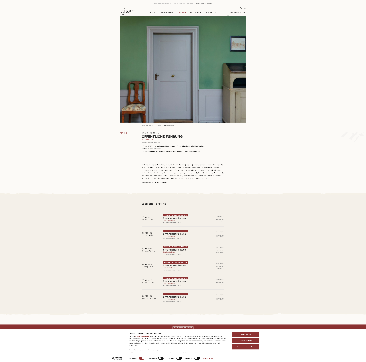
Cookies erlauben (245, 334)
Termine (182, 12)
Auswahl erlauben (246, 340)
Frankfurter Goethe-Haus (204, 3)
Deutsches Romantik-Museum (183, 3)
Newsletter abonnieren (183, 328)
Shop (231, 12)
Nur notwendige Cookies (245, 347)
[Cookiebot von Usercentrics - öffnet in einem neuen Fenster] (116, 358)
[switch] (161, 358)
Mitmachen (210, 12)
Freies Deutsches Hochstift (162, 3)
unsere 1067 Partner (142, 336)
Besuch (153, 12)
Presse (236, 12)
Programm (195, 12)
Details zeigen (208, 358)
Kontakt (243, 12)
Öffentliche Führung (168, 125)
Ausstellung (167, 12)
